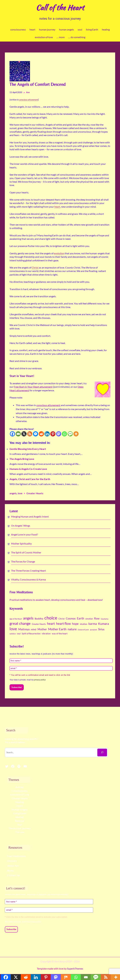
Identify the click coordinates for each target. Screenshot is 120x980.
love (20, 493)
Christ (61, 618)
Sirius (101, 629)
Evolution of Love (19, 794)
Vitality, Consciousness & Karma (28, 579)
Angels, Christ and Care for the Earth (30, 479)
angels (13, 493)
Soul (19, 824)
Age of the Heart (16, 619)
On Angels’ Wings (20, 525)
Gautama (104, 619)
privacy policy (40, 680)
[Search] (102, 752)
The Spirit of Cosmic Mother (26, 552)
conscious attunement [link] (28, 99)
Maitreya (24, 629)
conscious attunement (48, 405)
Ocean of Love (83, 630)
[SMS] (70, 433)
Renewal (19, 820)
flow (97, 618)
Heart (20, 805)
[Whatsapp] (64, 433)
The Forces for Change (23, 561)
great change (20, 623)
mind (33, 629)
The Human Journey (19, 828)
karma (92, 623)
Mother (42, 629)
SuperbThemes (75, 968)
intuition (83, 624)
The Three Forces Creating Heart (28, 570)
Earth (80, 618)
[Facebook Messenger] (35, 433)
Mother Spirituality (21, 543)
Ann (28, 93)
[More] (76, 433)
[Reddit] (41, 433)
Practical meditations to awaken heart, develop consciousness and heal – (56, 599)
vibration (46, 633)
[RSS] (29, 433)
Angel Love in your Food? (24, 534)
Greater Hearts (34, 493)
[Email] (18, 433)
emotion (89, 618)
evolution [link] (59, 253)
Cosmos (71, 618)
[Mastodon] (58, 433)
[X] (24, 433)
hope (75, 623)
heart (51, 624)
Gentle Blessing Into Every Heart (28, 448)
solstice (13, 633)
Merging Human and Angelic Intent (30, 516)
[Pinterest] (52, 433)
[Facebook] (12, 433)
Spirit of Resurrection (31, 633)
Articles (19, 787)
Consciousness (20, 790)
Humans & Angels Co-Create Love (28, 468)
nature (72, 629)
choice (50, 617)
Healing (19, 802)
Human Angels (20, 809)
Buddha (39, 618)
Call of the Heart (60, 7)
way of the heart (60, 633)
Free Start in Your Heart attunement (33, 386)
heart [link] (57, 206)
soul (18, 633)
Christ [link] (35, 267)
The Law (19, 832)
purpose (93, 629)
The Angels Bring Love (22, 458)
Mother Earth (57, 629)
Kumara (103, 623)
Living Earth (19, 813)
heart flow (63, 623)
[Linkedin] (47, 433)
